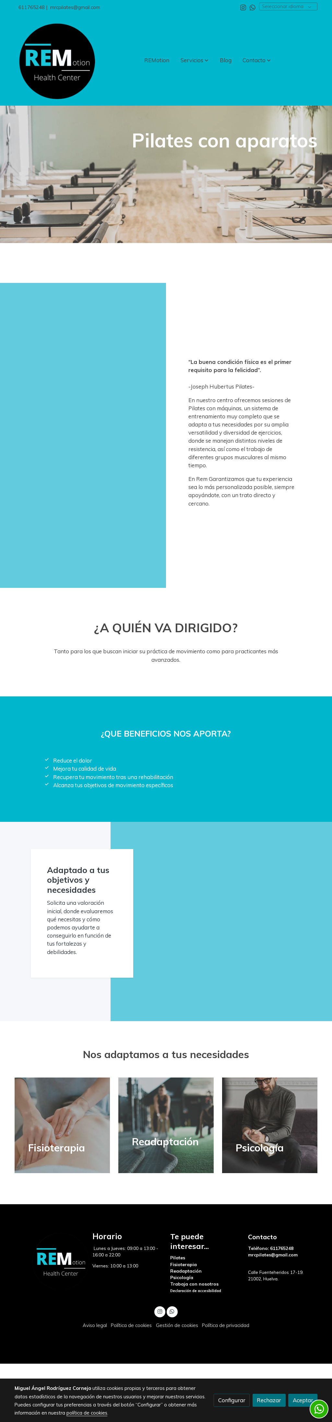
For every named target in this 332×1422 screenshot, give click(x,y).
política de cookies (86, 1413)
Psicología (181, 1277)
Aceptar (303, 1400)
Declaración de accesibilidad (195, 1290)
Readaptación (186, 1271)
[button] (194, 60)
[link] (56, 60)
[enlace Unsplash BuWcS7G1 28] (174, 1124)
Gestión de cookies (177, 1325)
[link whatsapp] (252, 7)
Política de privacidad (225, 1325)
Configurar (231, 1400)
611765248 (31, 7)
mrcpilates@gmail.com (75, 7)
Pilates (178, 1257)
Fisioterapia (184, 1264)
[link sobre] (49, 1260)
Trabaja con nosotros (194, 1284)
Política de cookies (131, 1325)
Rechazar (269, 1400)
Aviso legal (95, 1325)
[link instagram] (243, 7)
